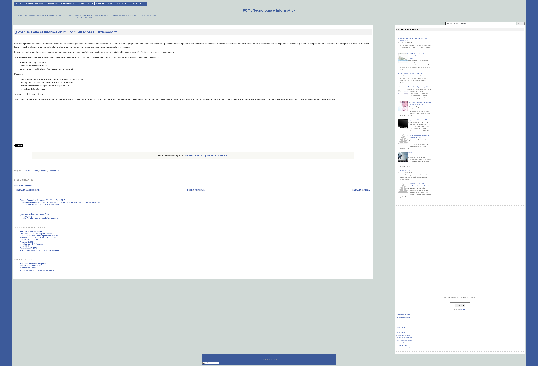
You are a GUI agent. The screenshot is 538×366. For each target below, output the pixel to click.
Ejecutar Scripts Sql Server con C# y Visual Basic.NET (42, 200)
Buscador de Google (28, 268)
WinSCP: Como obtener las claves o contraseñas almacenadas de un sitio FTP (419, 56)
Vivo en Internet (401, 332)
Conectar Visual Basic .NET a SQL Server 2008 (39, 204)
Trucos (90, 3)
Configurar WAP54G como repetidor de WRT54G (39, 236)
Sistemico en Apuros (402, 325)
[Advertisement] (193, 39)
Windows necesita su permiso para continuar (38, 238)
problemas (54, 171)
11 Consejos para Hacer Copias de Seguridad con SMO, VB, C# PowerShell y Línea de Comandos (60, 202)
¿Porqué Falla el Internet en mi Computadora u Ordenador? (66, 32)
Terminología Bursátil (403, 335)
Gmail (110, 3)
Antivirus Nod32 (26, 242)
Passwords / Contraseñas (72, 3)
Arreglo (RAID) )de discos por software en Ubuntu (40, 250)
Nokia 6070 (24, 246)
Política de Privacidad (403, 317)
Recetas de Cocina (402, 345)
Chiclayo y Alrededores (403, 342)
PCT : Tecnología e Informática (269, 10)
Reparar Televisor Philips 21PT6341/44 (410, 73)
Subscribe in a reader (403, 314)
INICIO (18, 3)
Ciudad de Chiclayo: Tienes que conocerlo (37, 270)
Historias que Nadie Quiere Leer (406, 348)
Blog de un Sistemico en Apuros (33, 264)
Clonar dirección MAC (28, 248)
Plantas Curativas (401, 330)
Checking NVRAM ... (404, 170)
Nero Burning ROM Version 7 (31, 244)
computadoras (31, 171)
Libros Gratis (135, 3)
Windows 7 (100, 3)
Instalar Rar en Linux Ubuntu (31, 231)
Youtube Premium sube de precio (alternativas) (39, 218)
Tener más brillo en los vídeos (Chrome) (36, 214)
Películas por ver (26, 216)
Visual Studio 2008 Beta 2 (30, 240)
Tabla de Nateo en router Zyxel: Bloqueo (36, 233)
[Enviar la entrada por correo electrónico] (14, 167)
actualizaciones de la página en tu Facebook (205, 155)
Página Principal (196, 190)
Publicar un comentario (23, 185)
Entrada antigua (361, 190)
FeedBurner (464, 309)
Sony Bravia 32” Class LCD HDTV (418, 120)
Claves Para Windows (33, 3)
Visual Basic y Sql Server (30, 266)
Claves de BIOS (52, 3)
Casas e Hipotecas (402, 327)
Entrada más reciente (28, 190)
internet (43, 171)
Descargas (121, 3)
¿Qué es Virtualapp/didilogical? (417, 87)
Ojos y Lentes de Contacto (404, 340)
